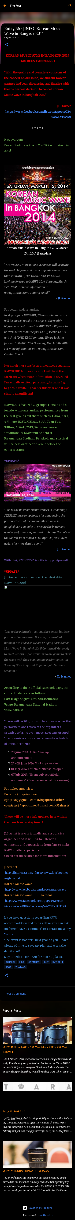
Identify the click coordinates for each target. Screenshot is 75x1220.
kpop (8, 967)
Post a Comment (16, 993)
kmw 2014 (57, 962)
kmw (46, 962)
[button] (6, 44)
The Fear (15, 5)
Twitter (9, 934)
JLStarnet (64, 298)
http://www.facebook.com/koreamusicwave (35, 889)
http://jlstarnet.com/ (19, 872)
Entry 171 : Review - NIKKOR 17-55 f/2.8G (26, 1170)
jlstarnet (34, 962)
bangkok (10, 962)
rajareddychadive (45, 1215)
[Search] (70, 5)
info (21, 962)
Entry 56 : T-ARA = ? (14, 1111)
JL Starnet (64, 549)
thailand (20, 967)
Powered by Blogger (39, 1207)
